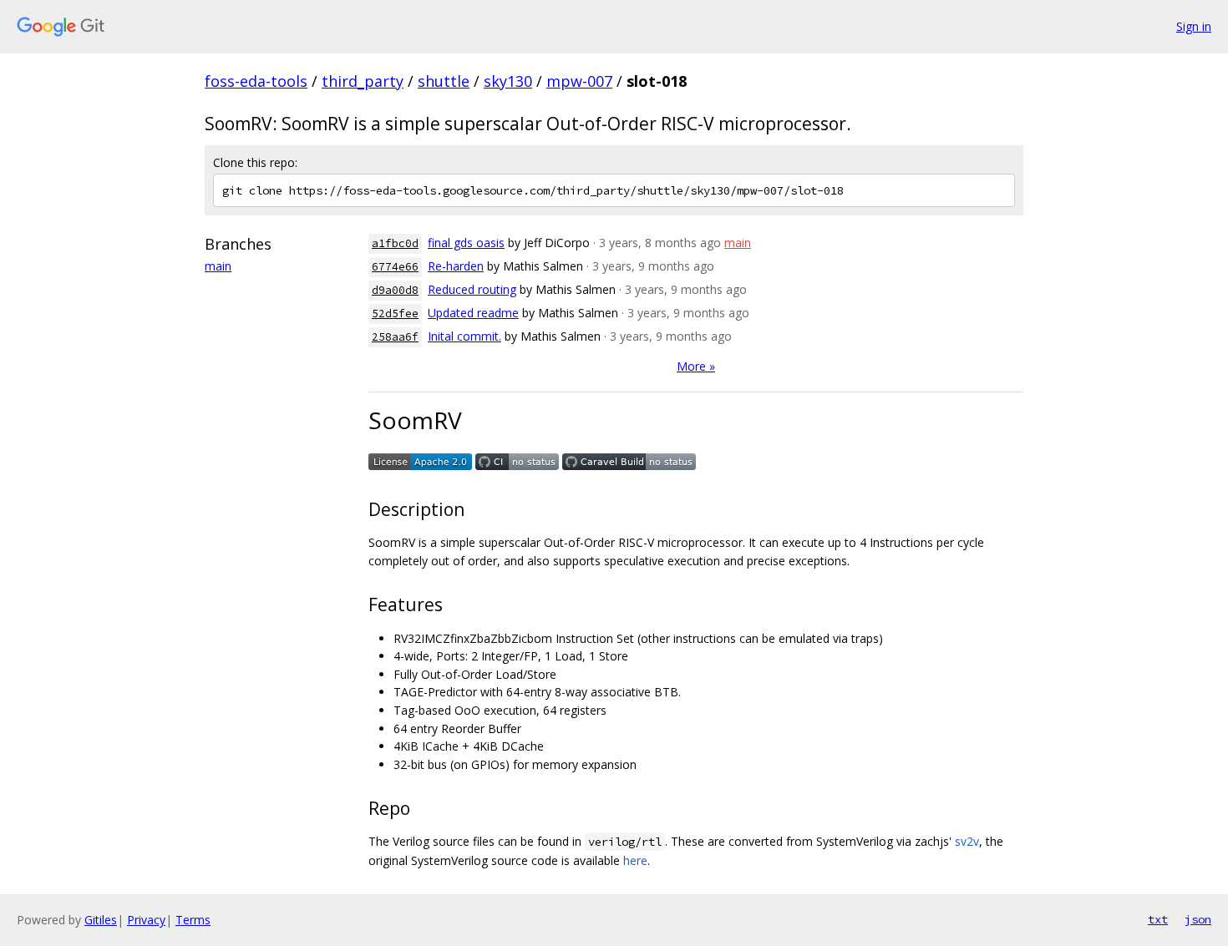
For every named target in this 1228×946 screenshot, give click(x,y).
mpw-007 (579, 81)
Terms (193, 920)
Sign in (1193, 26)
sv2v (967, 841)
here (635, 860)
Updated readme (473, 313)
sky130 (508, 81)
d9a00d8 (395, 290)
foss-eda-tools (256, 81)
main (218, 266)
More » (696, 366)
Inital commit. (464, 336)
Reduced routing (472, 289)
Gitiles (100, 920)
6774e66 (395, 267)
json (1198, 919)
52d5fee (395, 313)
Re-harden (456, 266)
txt (1158, 919)
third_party (362, 81)
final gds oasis (466, 242)
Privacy (146, 920)
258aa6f (395, 337)
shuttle (443, 81)
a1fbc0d (395, 243)
